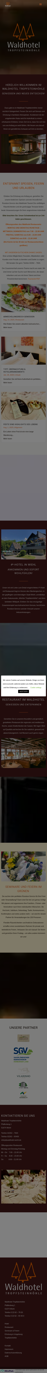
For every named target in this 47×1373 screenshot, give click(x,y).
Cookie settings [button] (35, 687)
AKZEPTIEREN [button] (23, 691)
